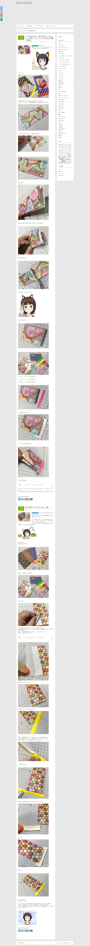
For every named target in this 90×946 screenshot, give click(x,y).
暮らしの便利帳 (61, 112)
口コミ (66, 156)
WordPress (70, 942)
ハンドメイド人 (28, 942)
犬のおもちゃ (60, 118)
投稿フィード (60, 171)
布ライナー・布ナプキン (62, 97)
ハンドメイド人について (39, 26)
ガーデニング (60, 53)
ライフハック (60, 74)
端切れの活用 (60, 129)
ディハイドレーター (63, 149)
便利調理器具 (60, 83)
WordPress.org (61, 175)
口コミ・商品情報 (61, 91)
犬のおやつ (60, 120)
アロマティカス (66, 144)
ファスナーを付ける (62, 66)
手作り (62, 159)
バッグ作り (60, 57)
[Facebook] (1, 7)
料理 (59, 110)
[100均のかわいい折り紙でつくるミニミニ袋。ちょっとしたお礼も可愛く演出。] (24, 49)
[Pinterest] (1, 15)
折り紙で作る (60, 108)
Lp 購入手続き (29, 26)
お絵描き (60, 51)
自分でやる (62, 163)
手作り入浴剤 (60, 99)
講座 (54, 26)
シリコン (67, 146)
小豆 (61, 158)
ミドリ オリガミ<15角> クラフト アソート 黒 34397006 (33, 484)
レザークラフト (67, 153)
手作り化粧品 (60, 101)
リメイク (60, 78)
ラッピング (60, 76)
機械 (59, 114)
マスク (59, 70)
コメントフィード (61, 173)
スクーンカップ (66, 147)
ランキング (70, 152)
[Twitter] (1, 10)
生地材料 (60, 124)
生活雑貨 (60, 126)
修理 (64, 156)
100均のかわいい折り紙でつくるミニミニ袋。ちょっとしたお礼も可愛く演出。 (39, 38)
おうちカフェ (60, 45)
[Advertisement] (45, 15)
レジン (60, 155)
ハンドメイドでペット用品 (63, 60)
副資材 (59, 87)
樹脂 (68, 159)
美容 (59, 131)
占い (59, 89)
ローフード (64, 155)
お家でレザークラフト (62, 49)
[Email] (1, 12)
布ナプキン (65, 158)
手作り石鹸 (60, 103)
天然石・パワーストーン (62, 95)
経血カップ (67, 161)
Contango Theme (59, 942)
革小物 (70, 163)
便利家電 (60, 80)
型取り (70, 156)
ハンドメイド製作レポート (63, 64)
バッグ (64, 150)
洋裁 (70, 159)
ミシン (59, 72)
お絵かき (62, 144)
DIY (59, 43)
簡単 (63, 161)
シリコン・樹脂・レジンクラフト (64, 55)
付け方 (67, 155)
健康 (59, 85)
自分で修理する (61, 133)
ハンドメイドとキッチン (62, 62)
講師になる (48, 26)
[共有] (1, 20)
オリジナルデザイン (62, 47)
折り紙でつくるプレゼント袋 (40, 47)
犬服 (59, 122)
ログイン (60, 169)
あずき (59, 144)
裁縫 (59, 135)
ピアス (67, 150)
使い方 (61, 156)
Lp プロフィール (21, 26)
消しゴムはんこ (61, 116)
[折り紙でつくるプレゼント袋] (24, 516)
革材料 (59, 137)
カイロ (63, 146)
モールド (62, 152)
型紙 (59, 93)
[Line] (1, 17)
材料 (66, 159)
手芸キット (60, 106)
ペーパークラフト (61, 68)
